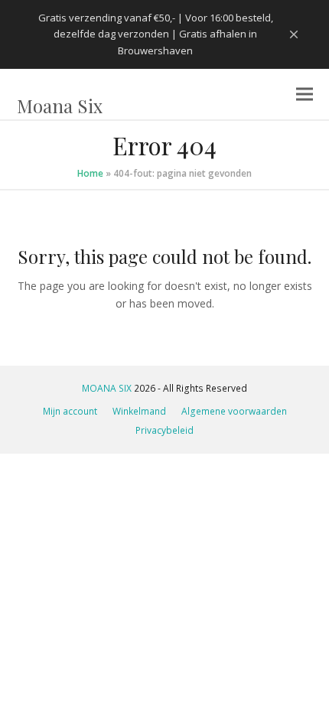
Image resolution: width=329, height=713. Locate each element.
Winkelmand (139, 411)
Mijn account (70, 411)
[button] (304, 94)
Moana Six (60, 105)
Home (90, 173)
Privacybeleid (164, 430)
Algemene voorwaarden (234, 411)
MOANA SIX (107, 388)
